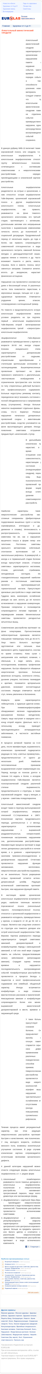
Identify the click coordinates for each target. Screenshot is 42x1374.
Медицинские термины (21, 1334)
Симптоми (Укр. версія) (9, 1337)
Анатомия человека (8, 1329)
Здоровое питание (29, 1316)
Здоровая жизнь (9, 9)
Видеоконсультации (21, 1321)
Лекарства (27, 6)
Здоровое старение (15, 1316)
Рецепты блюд (6, 1318)
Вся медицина (8, 12)
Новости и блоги (9, 3)
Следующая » (35, 1246)
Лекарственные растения (19, 1332)
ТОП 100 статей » (33, 1292)
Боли (34, 1329)
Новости (27, 1318)
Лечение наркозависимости (28, 17)
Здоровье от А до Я (10, 6)
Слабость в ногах (10, 1270)
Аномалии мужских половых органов (16, 1286)
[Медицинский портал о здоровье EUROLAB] (11, 21)
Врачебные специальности (26, 1326)
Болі (20, 1337)
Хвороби (33, 1334)
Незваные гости (10, 1264)
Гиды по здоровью (30, 3)
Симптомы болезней (23, 1329)
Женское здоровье (22, 1313)
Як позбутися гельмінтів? (12, 1273)
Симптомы (27, 9)
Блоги (11, 1321)
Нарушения (5, 1332)
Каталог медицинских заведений (25, 1324)
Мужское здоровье (7, 1313)
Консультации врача (8, 1326)
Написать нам (19, 1340)
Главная (6, 26)
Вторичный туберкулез (12, 1261)
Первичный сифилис (11, 1288)
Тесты (11, 1324)
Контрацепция (17, 1318)
